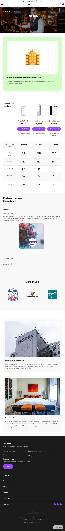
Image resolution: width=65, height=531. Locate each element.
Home (3, 11)
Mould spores (8, 259)
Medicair (42, 519)
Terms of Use (37, 517)
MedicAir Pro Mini (23, 121)
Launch (7, 466)
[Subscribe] (30, 455)
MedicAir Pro (39, 121)
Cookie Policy (43, 517)
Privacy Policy (30, 517)
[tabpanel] (13, 294)
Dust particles (8, 264)
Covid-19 (6, 209)
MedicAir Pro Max (53, 121)
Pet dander (7, 253)
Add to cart (23, 128)
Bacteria (6, 269)
